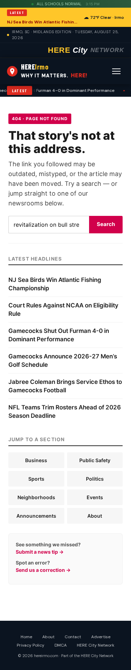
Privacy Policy (30, 645)
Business (36, 460)
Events (95, 497)
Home (26, 637)
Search (106, 224)
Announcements (36, 516)
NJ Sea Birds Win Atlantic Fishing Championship (43, 22)
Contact (73, 637)
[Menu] (116, 71)
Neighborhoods (36, 497)
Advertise (100, 637)
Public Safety (94, 460)
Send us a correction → (43, 570)
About (94, 516)
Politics (95, 479)
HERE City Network (95, 645)
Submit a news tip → (40, 552)
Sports (36, 479)
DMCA (60, 645)
